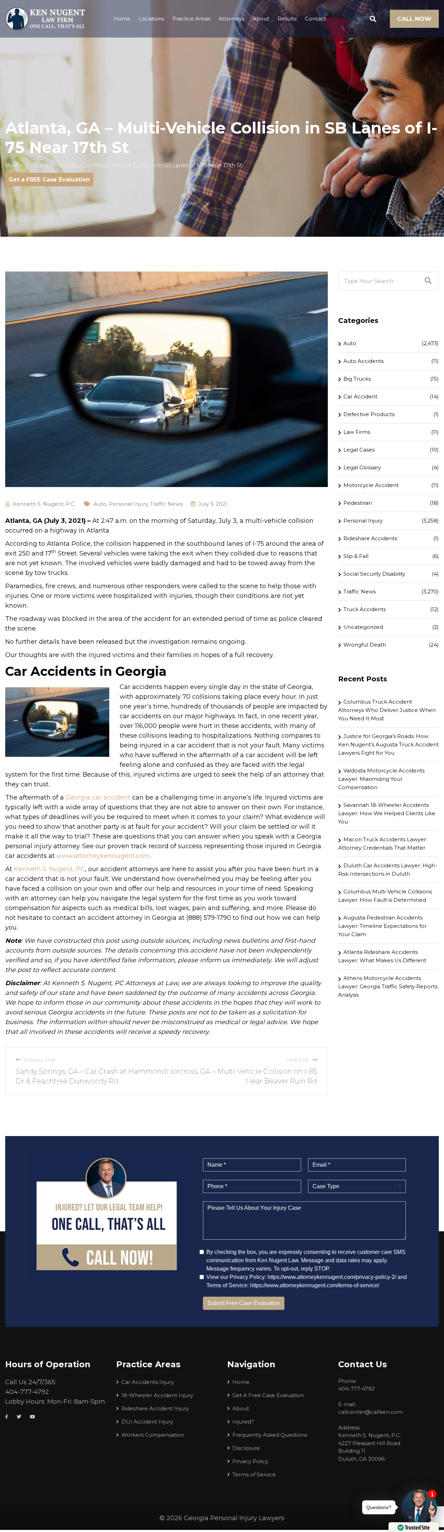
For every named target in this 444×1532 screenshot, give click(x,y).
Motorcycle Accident (371, 485)
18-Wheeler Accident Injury (157, 1395)
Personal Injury (128, 504)
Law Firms (356, 432)
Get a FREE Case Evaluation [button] (49, 179)
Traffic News (166, 504)
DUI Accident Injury (147, 1421)
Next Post (297, 1059)
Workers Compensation (152, 1435)
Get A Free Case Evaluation (268, 1395)
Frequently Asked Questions (269, 1435)
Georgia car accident (98, 797)
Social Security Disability (374, 573)
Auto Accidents (363, 361)
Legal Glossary (362, 467)
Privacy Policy (250, 1461)
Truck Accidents (364, 609)
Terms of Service (254, 1474)
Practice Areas (191, 18)
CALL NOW (414, 18)
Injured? (243, 1421)
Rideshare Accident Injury (155, 1408)
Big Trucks (357, 378)
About (261, 18)
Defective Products (368, 414)
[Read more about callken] (45, 19)
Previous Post (40, 1059)
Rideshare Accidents (370, 538)
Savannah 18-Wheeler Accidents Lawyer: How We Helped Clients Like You (386, 813)
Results (287, 18)
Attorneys (231, 18)
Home (121, 18)
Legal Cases (359, 449)
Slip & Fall (355, 556)
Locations (151, 18)
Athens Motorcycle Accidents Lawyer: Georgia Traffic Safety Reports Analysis (387, 986)
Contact (315, 18)
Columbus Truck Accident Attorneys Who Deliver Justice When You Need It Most (387, 710)
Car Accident (360, 396)
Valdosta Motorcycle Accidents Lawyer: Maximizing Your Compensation (381, 779)
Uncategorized (363, 627)
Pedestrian (357, 503)
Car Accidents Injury (147, 1382)
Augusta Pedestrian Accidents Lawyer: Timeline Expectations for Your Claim (382, 926)
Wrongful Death (364, 644)
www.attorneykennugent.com (103, 856)
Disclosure (246, 1448)
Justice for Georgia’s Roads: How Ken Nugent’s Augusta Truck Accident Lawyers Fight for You (388, 744)
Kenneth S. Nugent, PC (49, 869)
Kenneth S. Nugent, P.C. (44, 504)
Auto (100, 504)
